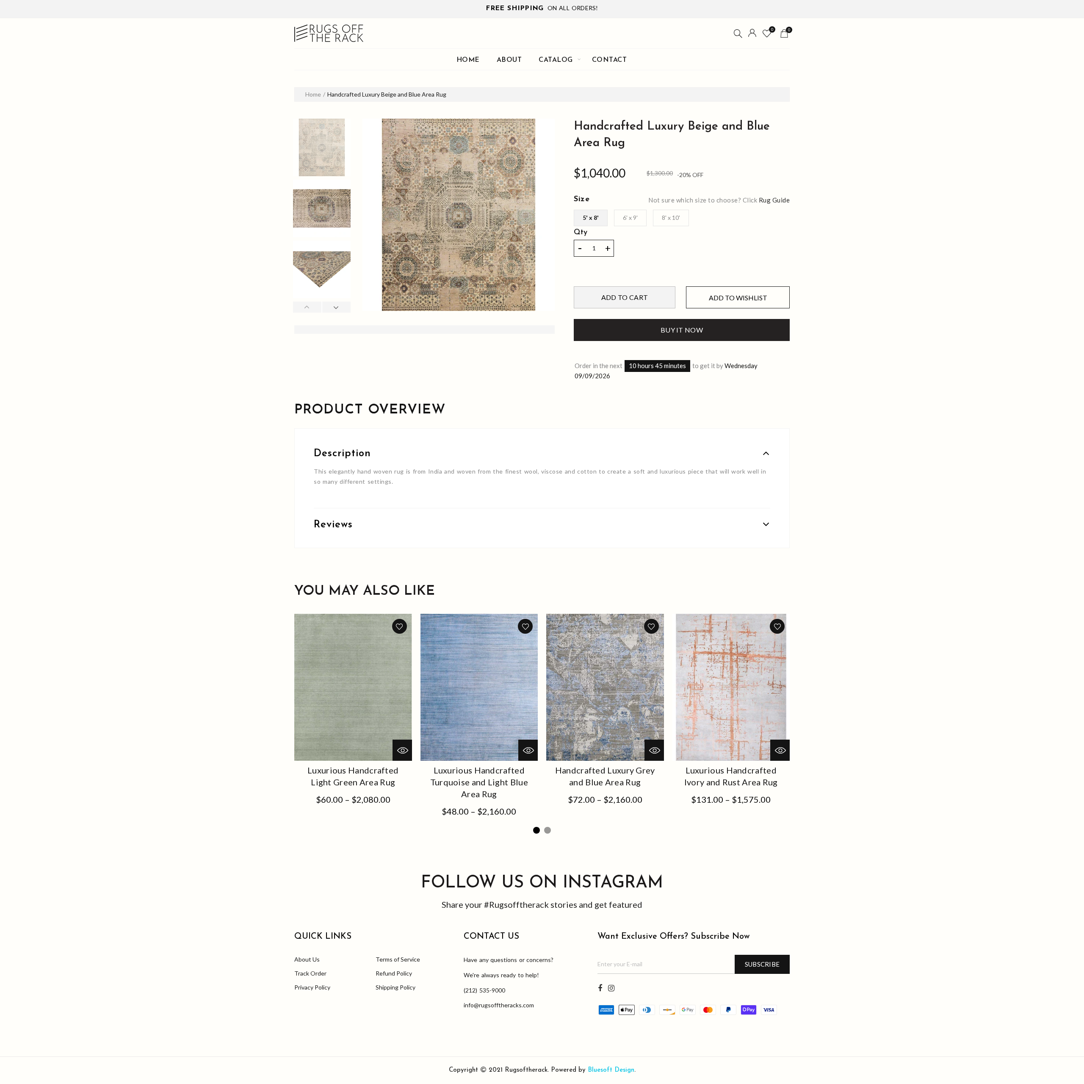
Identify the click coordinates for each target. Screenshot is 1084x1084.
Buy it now (682, 330)
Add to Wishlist (738, 298)
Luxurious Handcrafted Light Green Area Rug (352, 776)
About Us (307, 959)
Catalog (556, 60)
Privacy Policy (312, 987)
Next (336, 307)
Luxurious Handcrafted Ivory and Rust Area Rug (731, 776)
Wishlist (772, 29)
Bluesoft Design (611, 1070)
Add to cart (624, 297)
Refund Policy (394, 973)
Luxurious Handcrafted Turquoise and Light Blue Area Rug (479, 782)
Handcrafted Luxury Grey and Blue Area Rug (605, 776)
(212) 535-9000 (484, 990)
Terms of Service (398, 959)
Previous (307, 307)
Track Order (310, 973)
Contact (609, 60)
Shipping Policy (395, 987)
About (509, 60)
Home (468, 60)
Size (581, 199)
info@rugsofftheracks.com (499, 1005)
